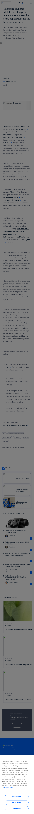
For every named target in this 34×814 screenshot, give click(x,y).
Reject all (16, 802)
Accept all (16, 808)
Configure (16, 797)
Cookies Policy (8, 787)
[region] (17, 784)
